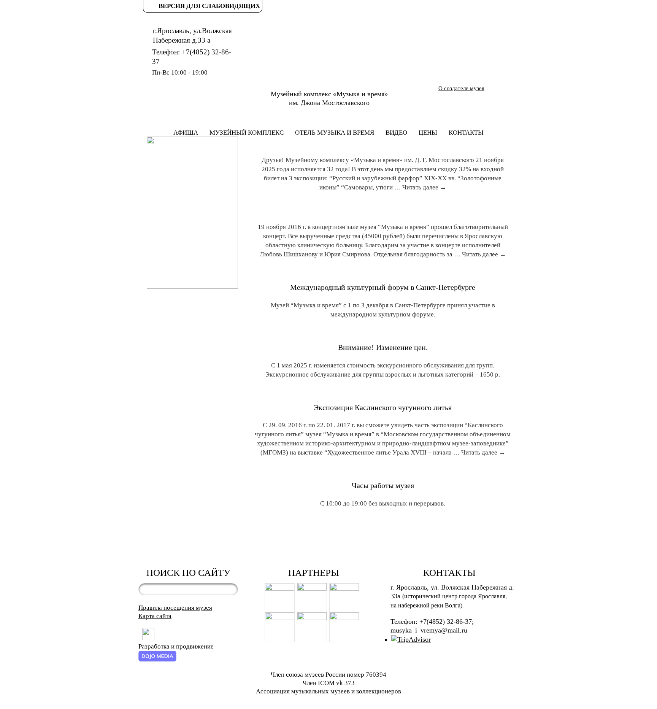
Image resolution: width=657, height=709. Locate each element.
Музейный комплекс (246, 132)
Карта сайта (154, 616)
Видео (396, 132)
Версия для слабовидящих (209, 6)
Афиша (185, 132)
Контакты (466, 132)
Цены (428, 132)
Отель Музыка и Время (334, 132)
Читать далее (424, 187)
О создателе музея (461, 88)
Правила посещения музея (175, 607)
